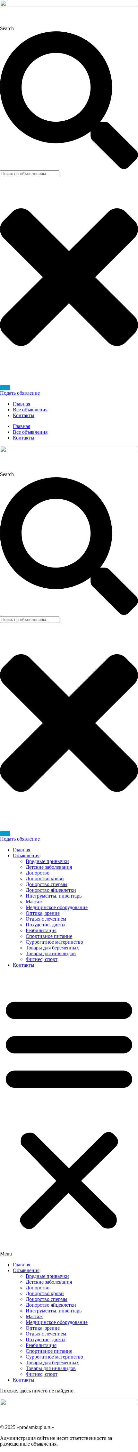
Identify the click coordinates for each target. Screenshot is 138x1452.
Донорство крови (45, 878)
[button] (69, 1115)
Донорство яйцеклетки (51, 890)
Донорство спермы (46, 884)
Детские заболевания (49, 867)
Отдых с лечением (46, 919)
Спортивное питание (49, 936)
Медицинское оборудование (57, 907)
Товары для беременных (52, 947)
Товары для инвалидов (51, 953)
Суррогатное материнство (54, 942)
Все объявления (30, 409)
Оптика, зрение (43, 913)
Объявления (26, 855)
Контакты (23, 415)
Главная (21, 404)
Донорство (37, 872)
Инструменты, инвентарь (54, 896)
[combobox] (29, 173)
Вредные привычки (47, 861)
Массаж (34, 901)
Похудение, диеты (45, 924)
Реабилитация (41, 930)
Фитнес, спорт (41, 959)
